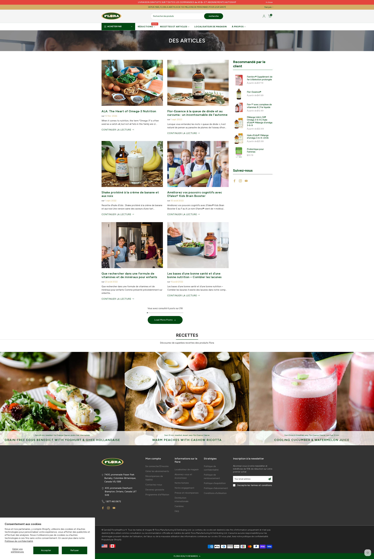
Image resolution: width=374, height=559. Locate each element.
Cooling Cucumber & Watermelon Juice (311, 440)
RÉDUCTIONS (147, 26)
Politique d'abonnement (216, 488)
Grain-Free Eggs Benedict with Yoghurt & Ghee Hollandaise (62, 440)
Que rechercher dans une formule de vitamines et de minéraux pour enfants (129, 275)
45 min (42, 435)
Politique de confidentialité (19, 541)
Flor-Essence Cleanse (61, 435)
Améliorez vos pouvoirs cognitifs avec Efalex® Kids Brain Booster (194, 194)
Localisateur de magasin (187, 469)
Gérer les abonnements (157, 471)
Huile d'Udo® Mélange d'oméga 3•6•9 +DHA (258, 136)
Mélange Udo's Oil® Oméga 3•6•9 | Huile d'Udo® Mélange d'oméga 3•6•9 (259, 121)
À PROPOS (238, 26)
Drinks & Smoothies (296, 435)
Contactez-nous (153, 484)
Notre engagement (184, 488)
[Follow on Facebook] (234, 181)
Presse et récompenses (187, 493)
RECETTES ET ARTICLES (173, 26)
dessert (185, 435)
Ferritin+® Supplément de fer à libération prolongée (259, 78)
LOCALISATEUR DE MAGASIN (210, 26)
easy (190, 435)
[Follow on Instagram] (240, 181)
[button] (187, 556)
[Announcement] (187, 2)
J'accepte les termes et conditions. (254, 485)
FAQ (177, 511)
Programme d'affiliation (157, 494)
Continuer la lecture (117, 129)
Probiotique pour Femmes (255, 150)
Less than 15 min (332, 435)
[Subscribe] (269, 479)
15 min (171, 435)
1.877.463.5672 (113, 501)
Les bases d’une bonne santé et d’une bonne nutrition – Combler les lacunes (194, 275)
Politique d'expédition (215, 483)
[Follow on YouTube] (246, 181)
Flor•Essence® (254, 92)
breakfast (49, 435)
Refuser (74, 550)
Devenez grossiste (154, 489)
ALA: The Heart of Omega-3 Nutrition (129, 111)
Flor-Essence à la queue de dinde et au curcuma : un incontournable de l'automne (197, 112)
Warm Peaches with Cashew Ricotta (187, 440)
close (105, 2)
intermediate (85, 435)
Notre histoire (182, 483)
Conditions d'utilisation (215, 493)
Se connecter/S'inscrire (157, 466)
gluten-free (75, 435)
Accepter (46, 550)
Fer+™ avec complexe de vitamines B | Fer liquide (259, 106)
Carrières (179, 506)
